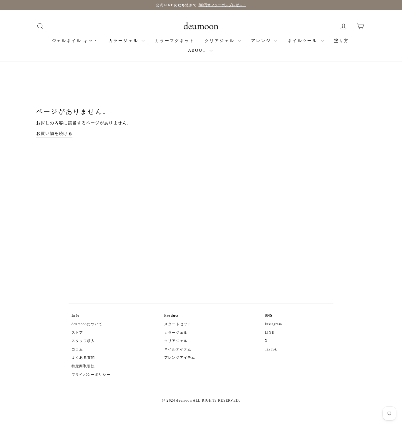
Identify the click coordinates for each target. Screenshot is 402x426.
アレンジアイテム (179, 357)
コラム (77, 349)
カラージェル (124, 40)
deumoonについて (87, 324)
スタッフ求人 (83, 341)
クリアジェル (221, 40)
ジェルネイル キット (75, 40)
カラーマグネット (174, 40)
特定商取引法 (83, 366)
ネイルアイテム (177, 349)
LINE (269, 333)
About (198, 50)
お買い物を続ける (54, 133)
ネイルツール (303, 40)
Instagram (273, 324)
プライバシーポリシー (91, 375)
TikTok (271, 349)
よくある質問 (83, 357)
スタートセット (177, 324)
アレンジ (262, 40)
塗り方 (341, 40)
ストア (77, 333)
